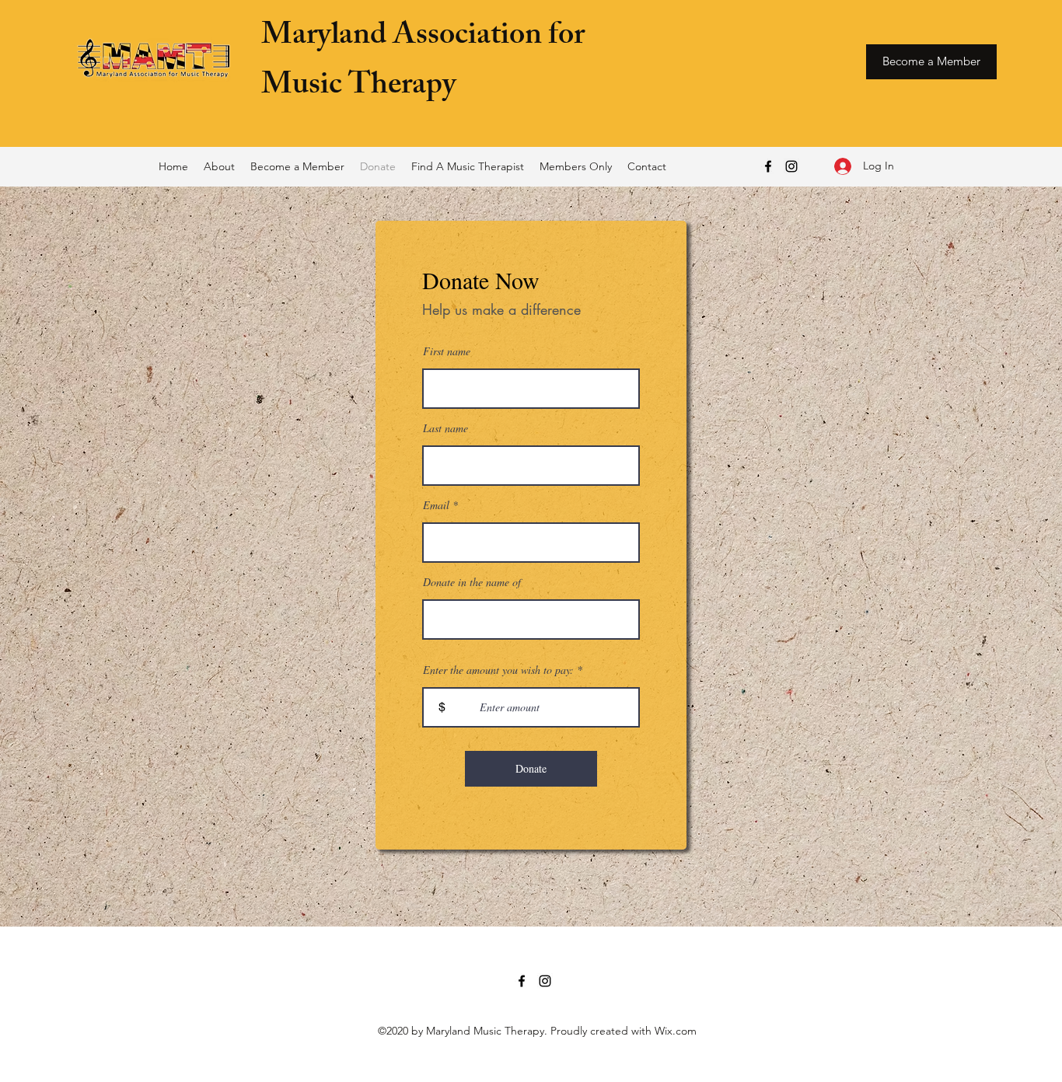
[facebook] (768, 166)
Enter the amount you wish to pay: (498, 670)
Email (436, 505)
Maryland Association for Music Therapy (423, 62)
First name (446, 351)
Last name (445, 428)
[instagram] (791, 166)
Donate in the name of (472, 582)
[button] (219, 166)
